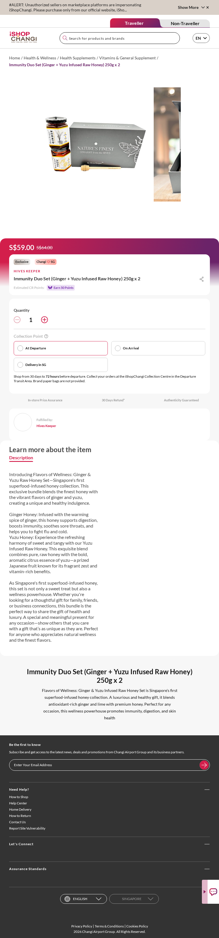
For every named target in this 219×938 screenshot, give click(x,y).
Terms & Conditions (109, 926)
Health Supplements (78, 57)
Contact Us (17, 822)
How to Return (20, 816)
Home (14, 57)
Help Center (18, 803)
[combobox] (120, 38)
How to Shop (18, 797)
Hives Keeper (27, 271)
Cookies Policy (137, 926)
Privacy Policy (81, 926)
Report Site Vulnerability (27, 828)
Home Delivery (20, 809)
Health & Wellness (40, 57)
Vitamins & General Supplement (127, 57)
